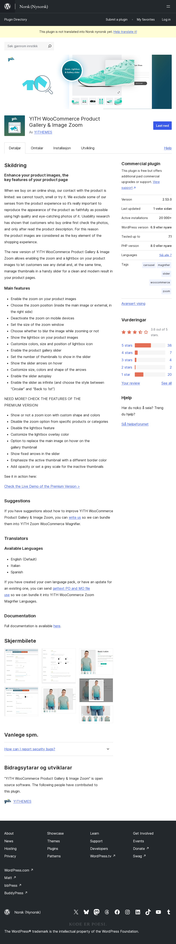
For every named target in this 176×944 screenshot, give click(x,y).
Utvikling (87, 148)
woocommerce (160, 282)
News (8, 841)
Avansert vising (133, 303)
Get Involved (143, 833)
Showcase (55, 833)
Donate (141, 848)
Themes (53, 841)
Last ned (162, 125)
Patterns (54, 856)
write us (75, 517)
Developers (99, 848)
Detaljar (15, 148)
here (56, 626)
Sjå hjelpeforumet (135, 424)
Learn (94, 833)
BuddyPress (16, 893)
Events (138, 841)
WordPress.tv (103, 856)
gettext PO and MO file (71, 588)
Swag (139, 856)
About (9, 833)
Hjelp (168, 148)
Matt (10, 878)
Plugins (52, 848)
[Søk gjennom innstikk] (50, 46)
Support (96, 841)
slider (166, 273)
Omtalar (37, 148)
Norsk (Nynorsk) (27, 912)
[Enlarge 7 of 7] (107, 711)
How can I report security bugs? (29, 749)
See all (166, 383)
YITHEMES (43, 132)
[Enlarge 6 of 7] (107, 684)
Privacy (10, 856)
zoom (166, 291)
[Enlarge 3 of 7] (70, 654)
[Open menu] (169, 6)
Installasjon (62, 148)
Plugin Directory (15, 19)
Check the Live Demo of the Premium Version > (42, 486)
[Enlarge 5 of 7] (107, 654)
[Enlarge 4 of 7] (70, 693)
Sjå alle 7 (165, 255)
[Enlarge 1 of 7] (32, 654)
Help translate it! (125, 31)
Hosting (10, 848)
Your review (130, 383)
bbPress (13, 885)
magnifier (164, 265)
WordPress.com (18, 870)
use (7, 595)
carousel (149, 265)
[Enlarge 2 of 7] (32, 692)
